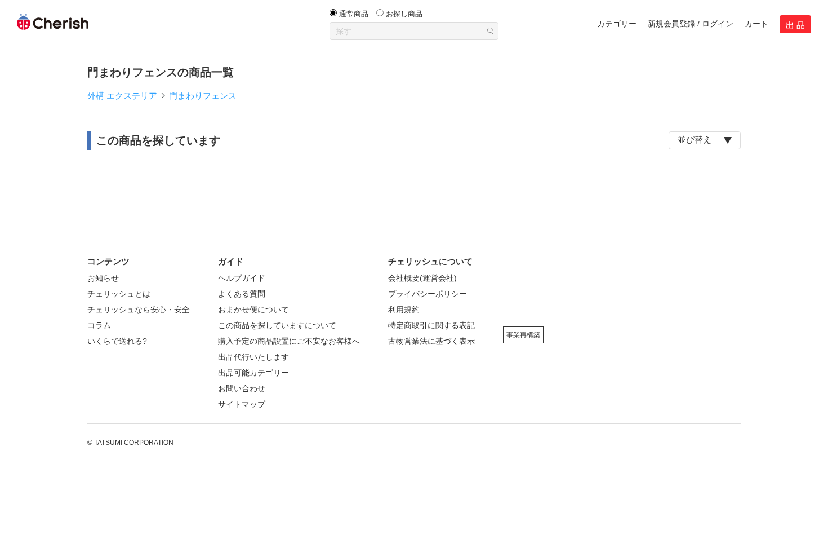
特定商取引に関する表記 (431, 325)
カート (756, 23)
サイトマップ (241, 404)
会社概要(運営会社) (422, 277)
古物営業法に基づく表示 (431, 341)
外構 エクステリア (122, 95)
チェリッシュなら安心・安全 (138, 309)
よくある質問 (241, 293)
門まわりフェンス (203, 95)
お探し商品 (404, 14)
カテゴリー (616, 23)
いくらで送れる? (117, 341)
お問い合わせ (241, 388)
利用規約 (404, 309)
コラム (99, 325)
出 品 (795, 25)
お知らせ (103, 277)
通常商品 (353, 14)
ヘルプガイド (241, 277)
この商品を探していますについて (277, 325)
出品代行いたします (253, 356)
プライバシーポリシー (427, 293)
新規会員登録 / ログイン (690, 23)
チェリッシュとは (118, 293)
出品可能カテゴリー (253, 372)
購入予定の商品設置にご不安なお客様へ (289, 341)
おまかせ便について (253, 309)
